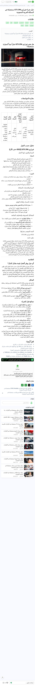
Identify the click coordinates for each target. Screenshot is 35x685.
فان (11, 22)
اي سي (31, 22)
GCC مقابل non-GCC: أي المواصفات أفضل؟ (21, 350)
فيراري (26, 22)
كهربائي (31, 25)
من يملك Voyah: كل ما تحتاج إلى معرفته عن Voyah (19, 356)
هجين (7, 22)
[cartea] (31, 2)
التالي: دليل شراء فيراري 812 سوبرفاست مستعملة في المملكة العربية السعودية (20, 393)
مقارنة (26, 25)
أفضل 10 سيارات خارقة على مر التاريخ (22, 344)
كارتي (32, 5)
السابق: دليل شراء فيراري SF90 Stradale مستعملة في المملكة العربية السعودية (17, 389)
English (7, 2)
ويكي (28, 5)
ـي (2, 2)
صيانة (22, 25)
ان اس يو (21, 22)
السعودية (16, 22)
